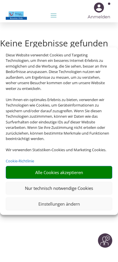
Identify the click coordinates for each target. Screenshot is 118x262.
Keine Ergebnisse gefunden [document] (54, 44)
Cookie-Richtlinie (20, 160)
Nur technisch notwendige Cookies (59, 188)
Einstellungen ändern (59, 204)
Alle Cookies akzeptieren (59, 172)
